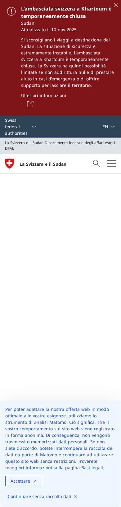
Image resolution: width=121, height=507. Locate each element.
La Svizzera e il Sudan (43, 164)
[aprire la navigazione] (111, 163)
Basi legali (92, 468)
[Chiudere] (116, 5)
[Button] (29, 104)
